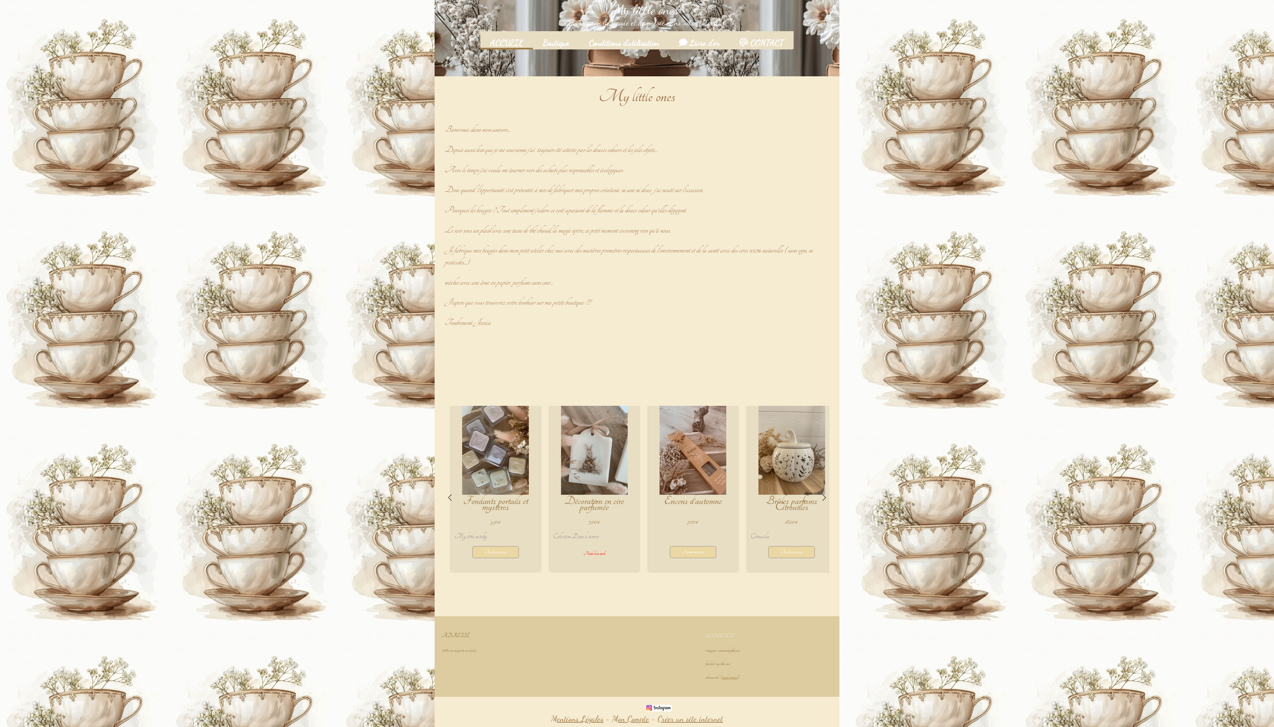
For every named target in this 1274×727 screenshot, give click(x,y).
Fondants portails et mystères (495, 504)
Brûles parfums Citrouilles (791, 504)
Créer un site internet (690, 719)
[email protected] (730, 677)
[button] (600, 581)
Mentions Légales (577, 719)
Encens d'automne (693, 501)
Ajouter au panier (495, 551)
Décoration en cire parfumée (594, 504)
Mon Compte (630, 719)
